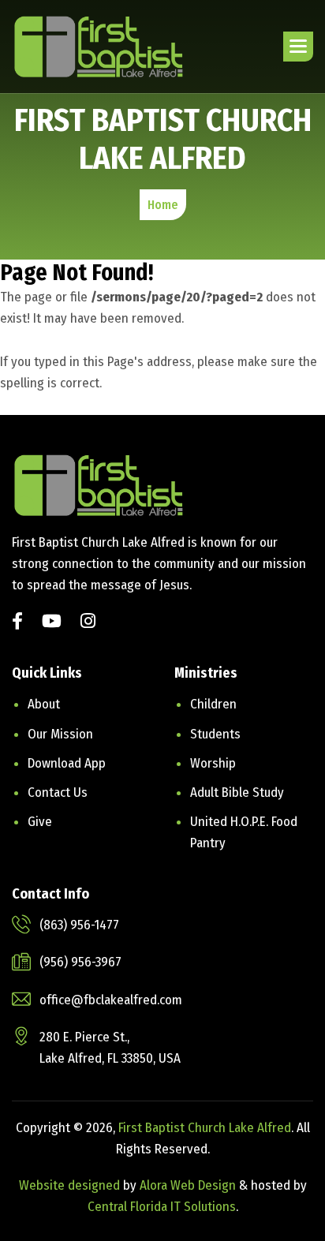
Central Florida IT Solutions (162, 1206)
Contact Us (58, 792)
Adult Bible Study (237, 792)
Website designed (69, 1185)
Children (213, 704)
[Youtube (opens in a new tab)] (52, 623)
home (163, 204)
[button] (298, 47)
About (44, 704)
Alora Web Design (189, 1185)
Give (40, 821)
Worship (213, 763)
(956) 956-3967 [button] (80, 962)
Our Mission (60, 734)
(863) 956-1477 (79, 925)
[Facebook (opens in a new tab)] (17, 623)
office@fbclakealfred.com (110, 1000)
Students (215, 734)
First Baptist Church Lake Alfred (204, 1128)
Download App (67, 763)
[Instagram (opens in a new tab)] (87, 623)
